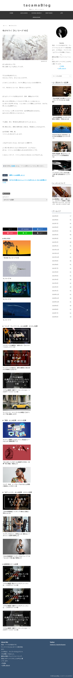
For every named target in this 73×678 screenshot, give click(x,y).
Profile (62, 66)
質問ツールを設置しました (17, 175)
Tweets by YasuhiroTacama (57, 644)
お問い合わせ (62, 68)
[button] (40, 233)
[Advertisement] (24, 214)
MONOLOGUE (7, 193)
